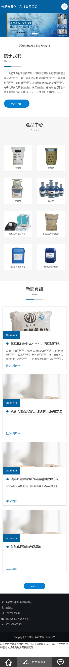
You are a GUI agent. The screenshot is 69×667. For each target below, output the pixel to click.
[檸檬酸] (18, 156)
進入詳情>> (17, 103)
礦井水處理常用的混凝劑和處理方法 (35, 479)
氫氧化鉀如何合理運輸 (26, 546)
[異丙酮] (51, 189)
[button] (64, 6)
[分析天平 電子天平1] (18, 222)
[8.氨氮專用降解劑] (51, 222)
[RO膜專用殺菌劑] (18, 255)
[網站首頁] (8, 662)
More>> (34, 586)
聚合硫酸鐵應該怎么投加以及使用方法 (36, 411)
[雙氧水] (18, 189)
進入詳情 (11, 366)
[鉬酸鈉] (51, 156)
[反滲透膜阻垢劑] (51, 255)
